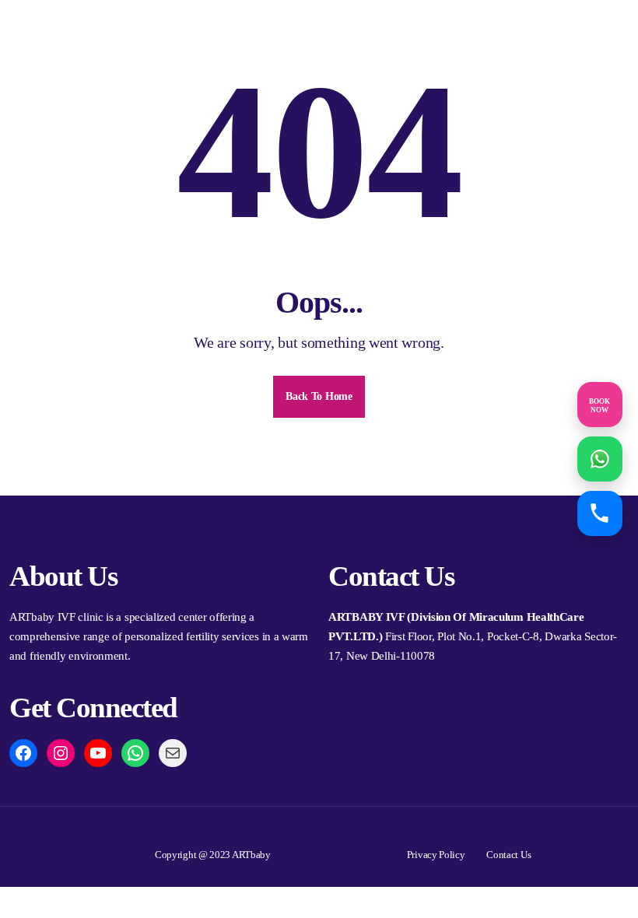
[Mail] (173, 753)
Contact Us (508, 854)
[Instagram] (61, 753)
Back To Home (319, 396)
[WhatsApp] (135, 753)
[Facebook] (23, 753)
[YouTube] (98, 753)
